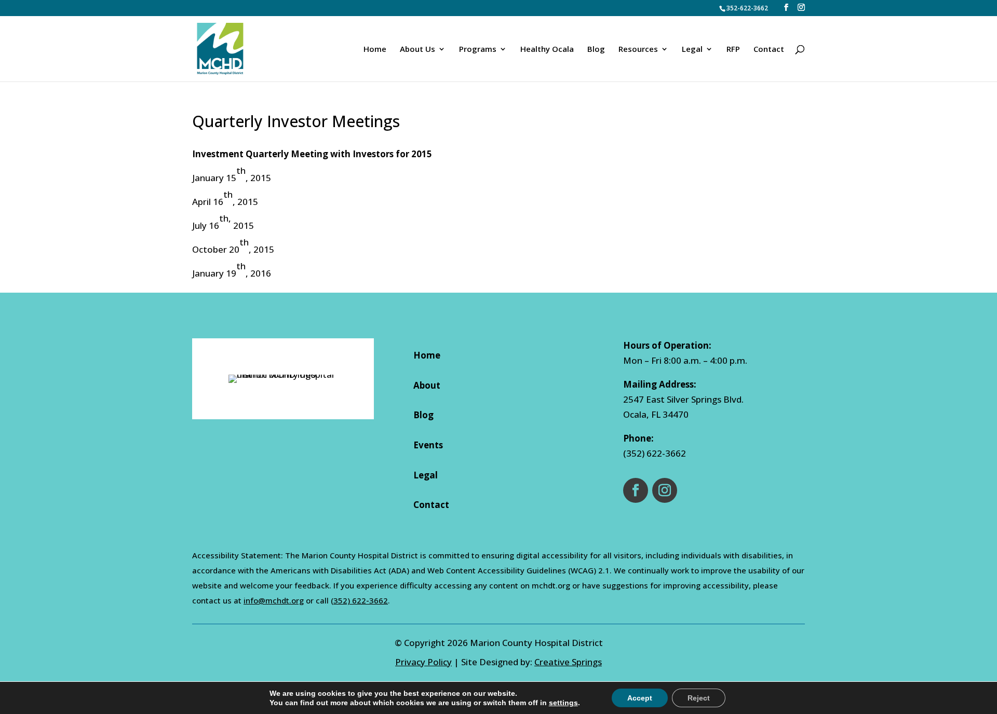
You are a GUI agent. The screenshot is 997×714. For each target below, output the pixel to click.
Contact (768, 49)
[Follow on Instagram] (664, 490)
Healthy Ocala (547, 49)
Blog (596, 49)
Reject (699, 698)
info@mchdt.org (274, 600)
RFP (733, 49)
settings (563, 702)
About (426, 385)
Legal (425, 475)
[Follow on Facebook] (635, 490)
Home (374, 49)
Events (428, 445)
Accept (639, 698)
